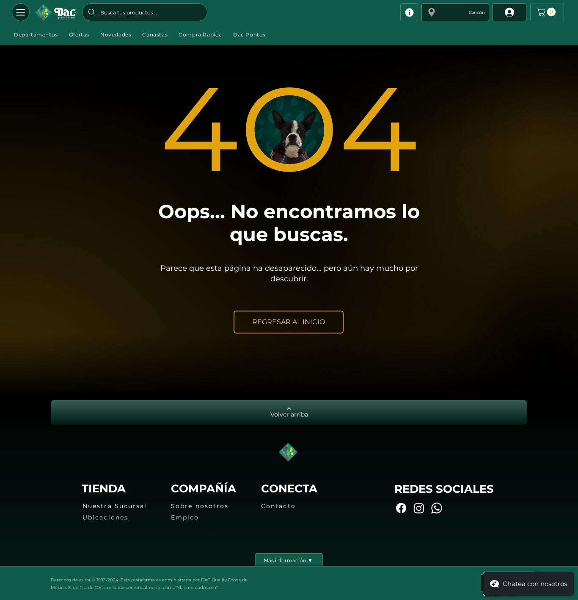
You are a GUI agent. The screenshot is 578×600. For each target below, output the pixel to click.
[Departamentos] (21, 12)
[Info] (409, 12)
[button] (455, 12)
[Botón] (55, 12)
